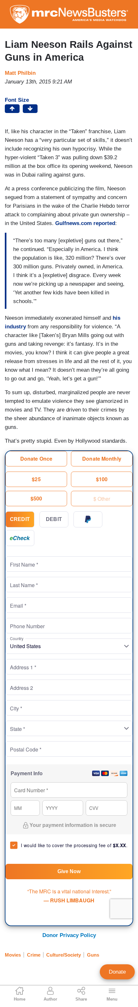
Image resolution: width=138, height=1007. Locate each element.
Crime (33, 955)
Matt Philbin (20, 73)
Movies (13, 955)
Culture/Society (63, 955)
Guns (93, 955)
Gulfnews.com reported (85, 223)
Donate (117, 972)
